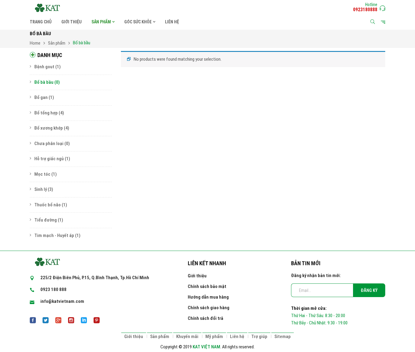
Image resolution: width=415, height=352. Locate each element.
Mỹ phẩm (214, 336)
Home (35, 43)
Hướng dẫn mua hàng (208, 297)
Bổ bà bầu (43, 82)
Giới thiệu (197, 276)
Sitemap (282, 336)
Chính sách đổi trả (205, 318)
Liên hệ (237, 336)
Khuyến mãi (187, 336)
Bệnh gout (44, 66)
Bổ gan (41, 97)
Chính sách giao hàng (208, 307)
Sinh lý (40, 189)
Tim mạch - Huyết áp (54, 235)
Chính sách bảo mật (207, 286)
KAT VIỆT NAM (206, 347)
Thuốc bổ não (47, 205)
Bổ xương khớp (48, 128)
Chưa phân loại (48, 143)
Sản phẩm (56, 43)
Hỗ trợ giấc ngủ (49, 158)
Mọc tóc (42, 174)
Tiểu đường (45, 220)
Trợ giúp (259, 336)
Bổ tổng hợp (46, 113)
